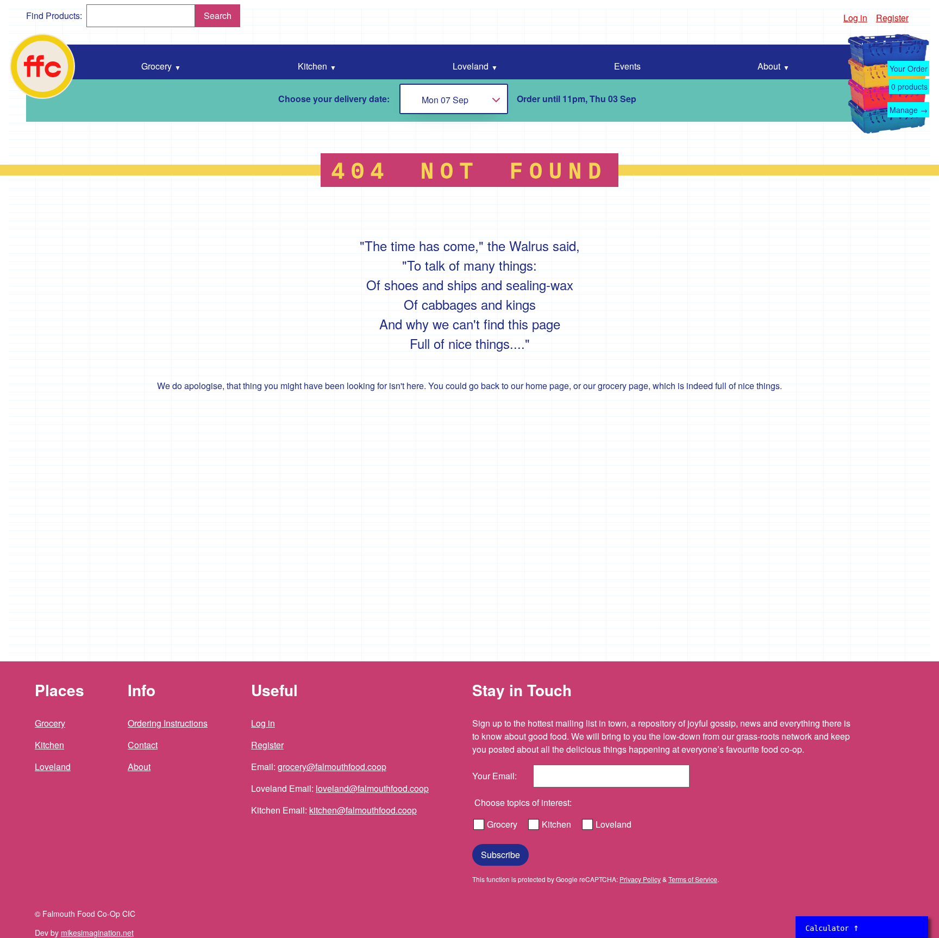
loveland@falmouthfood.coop (372, 788)
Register (892, 17)
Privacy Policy (640, 879)
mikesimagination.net (97, 932)
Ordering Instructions (168, 723)
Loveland (53, 766)
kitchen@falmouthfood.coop (363, 810)
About (139, 766)
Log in (855, 17)
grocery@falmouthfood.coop (332, 766)
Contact (143, 745)
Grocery (50, 723)
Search (217, 15)
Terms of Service (692, 879)
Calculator (832, 927)
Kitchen (49, 745)
